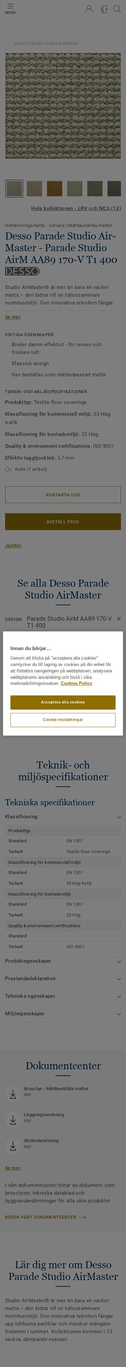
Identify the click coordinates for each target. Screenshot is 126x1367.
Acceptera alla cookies (63, 702)
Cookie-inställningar (63, 720)
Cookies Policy (76, 683)
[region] (63, 683)
